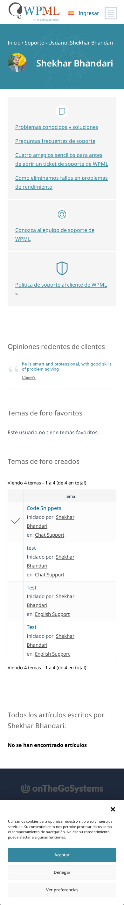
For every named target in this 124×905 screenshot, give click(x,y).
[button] (113, 809)
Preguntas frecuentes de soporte (55, 140)
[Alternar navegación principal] (111, 13)
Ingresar (89, 13)
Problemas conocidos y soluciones (56, 126)
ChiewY (29, 377)
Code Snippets (44, 508)
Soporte (34, 42)
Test (32, 587)
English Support (52, 614)
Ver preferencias (62, 890)
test (31, 547)
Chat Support (49, 535)
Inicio (14, 42)
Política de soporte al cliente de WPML (61, 284)
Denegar (62, 872)
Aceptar (62, 855)
